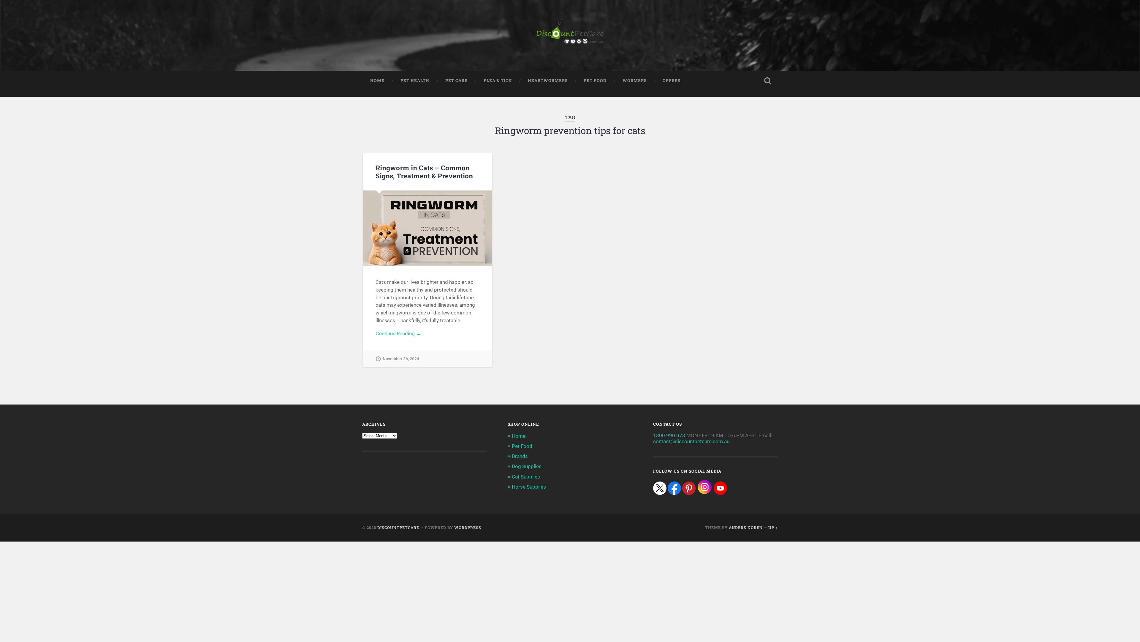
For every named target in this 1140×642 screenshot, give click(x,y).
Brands (520, 456)
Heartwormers (548, 80)
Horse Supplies (529, 487)
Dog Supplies (527, 466)
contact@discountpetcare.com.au (691, 441)
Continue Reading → (398, 333)
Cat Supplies (526, 477)
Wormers (635, 80)
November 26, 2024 (401, 358)
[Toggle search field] (768, 81)
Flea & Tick (498, 80)
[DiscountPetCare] (570, 35)
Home (377, 80)
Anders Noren (746, 527)
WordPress (467, 527)
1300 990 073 (669, 435)
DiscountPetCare (398, 527)
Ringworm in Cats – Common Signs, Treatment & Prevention (424, 171)
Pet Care (456, 80)
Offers (671, 80)
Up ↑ (773, 527)
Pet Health (414, 80)
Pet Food (595, 80)
